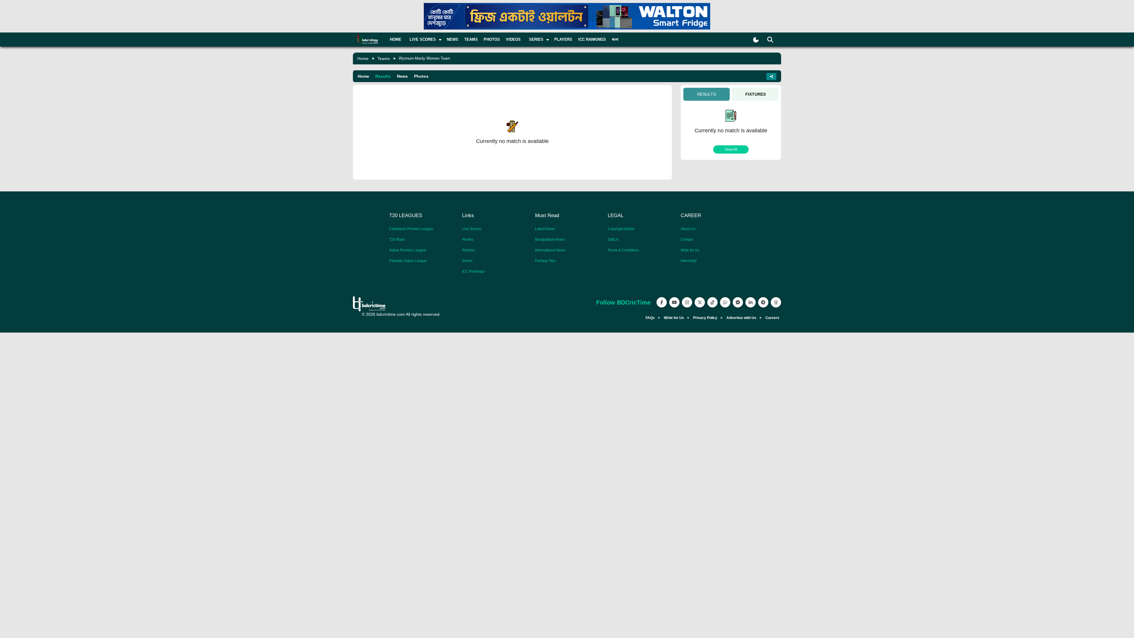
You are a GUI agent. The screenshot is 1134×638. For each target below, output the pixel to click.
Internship (689, 261)
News (452, 39)
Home (395, 39)
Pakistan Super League (408, 261)
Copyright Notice (621, 229)
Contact (687, 239)
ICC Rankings (592, 39)
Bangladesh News (550, 239)
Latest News (545, 229)
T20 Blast (396, 239)
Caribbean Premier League (411, 229)
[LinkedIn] (750, 302)
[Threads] (776, 302)
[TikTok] (712, 302)
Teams (471, 39)
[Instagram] (687, 302)
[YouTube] (674, 302)
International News (550, 250)
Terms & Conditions (623, 250)
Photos (492, 39)
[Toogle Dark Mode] (756, 39)
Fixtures (468, 250)
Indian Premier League (407, 250)
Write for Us (690, 250)
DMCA (613, 239)
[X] (700, 302)
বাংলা (615, 39)
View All (731, 149)
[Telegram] (763, 302)
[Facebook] (661, 302)
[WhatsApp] (725, 302)
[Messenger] (738, 302)
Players (563, 39)
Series (467, 261)
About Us (688, 229)
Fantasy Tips (545, 261)
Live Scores (471, 229)
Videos (513, 39)
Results (383, 76)
